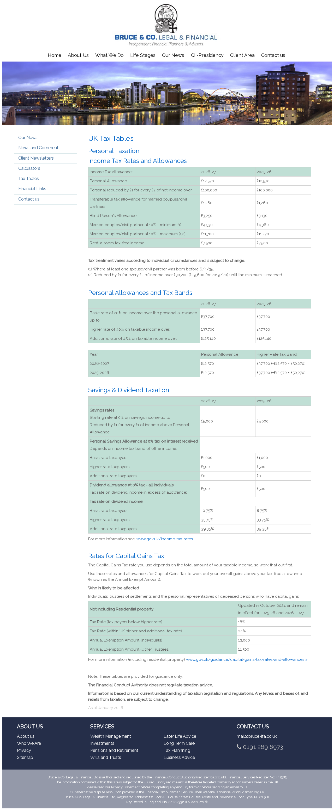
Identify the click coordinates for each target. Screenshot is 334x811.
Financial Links (32, 188)
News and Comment (38, 147)
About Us (78, 55)
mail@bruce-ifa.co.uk (257, 736)
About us (25, 736)
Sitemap (25, 757)
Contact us (273, 55)
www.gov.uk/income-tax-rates (164, 539)
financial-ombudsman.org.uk (241, 792)
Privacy (24, 750)
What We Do (109, 55)
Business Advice (179, 757)
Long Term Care (179, 743)
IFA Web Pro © (196, 802)
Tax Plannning (177, 750)
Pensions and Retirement (114, 750)
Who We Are (29, 743)
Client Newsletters (36, 158)
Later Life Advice (180, 736)
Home (54, 55)
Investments (102, 743)
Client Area (242, 55)
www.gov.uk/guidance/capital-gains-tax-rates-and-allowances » (247, 659)
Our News (173, 55)
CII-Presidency (207, 55)
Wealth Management (110, 736)
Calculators (29, 168)
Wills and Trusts (105, 757)
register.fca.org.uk (211, 777)
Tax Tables (28, 178)
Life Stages (143, 55)
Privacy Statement (125, 787)
